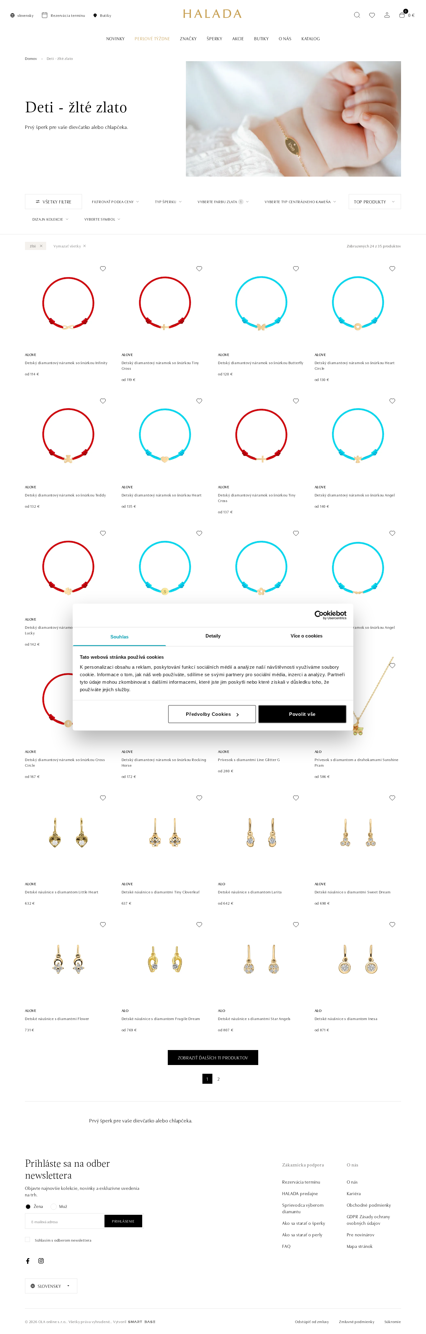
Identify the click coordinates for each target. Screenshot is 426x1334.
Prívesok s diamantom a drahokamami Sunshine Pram (357, 762)
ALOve (30, 354)
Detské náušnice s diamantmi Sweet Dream (353, 891)
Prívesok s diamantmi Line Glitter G (249, 759)
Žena (38, 1206)
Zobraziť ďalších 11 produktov (213, 1057)
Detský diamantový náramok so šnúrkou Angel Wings (355, 629)
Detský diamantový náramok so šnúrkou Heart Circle (355, 365)
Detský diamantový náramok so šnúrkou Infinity (66, 362)
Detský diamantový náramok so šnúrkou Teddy (65, 494)
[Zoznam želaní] (372, 15)
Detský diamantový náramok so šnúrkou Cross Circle (65, 762)
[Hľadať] (357, 15)
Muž (63, 1206)
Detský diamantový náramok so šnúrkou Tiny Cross (160, 365)
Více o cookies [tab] (306, 635)
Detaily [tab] (213, 635)
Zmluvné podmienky (357, 1321)
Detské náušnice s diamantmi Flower (57, 1018)
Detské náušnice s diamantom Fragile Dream (161, 1018)
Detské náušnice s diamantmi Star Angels (254, 1018)
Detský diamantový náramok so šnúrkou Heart (162, 494)
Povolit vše (302, 714)
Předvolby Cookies (208, 714)
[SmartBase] (142, 1322)
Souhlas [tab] (119, 636)
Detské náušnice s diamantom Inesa (346, 1018)
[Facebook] (28, 1261)
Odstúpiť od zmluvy (312, 1321)
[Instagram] (41, 1261)
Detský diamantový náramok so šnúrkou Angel (355, 494)
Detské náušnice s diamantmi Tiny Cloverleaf (161, 891)
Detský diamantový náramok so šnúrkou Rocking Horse (164, 762)
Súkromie (393, 1321)
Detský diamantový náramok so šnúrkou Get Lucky (63, 629)
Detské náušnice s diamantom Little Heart (62, 891)
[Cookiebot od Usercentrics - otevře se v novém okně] (319, 615)
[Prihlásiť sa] (387, 15)
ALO (318, 751)
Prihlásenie (123, 1221)
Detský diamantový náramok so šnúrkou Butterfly (260, 362)
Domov (31, 58)
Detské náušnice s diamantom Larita (250, 891)
